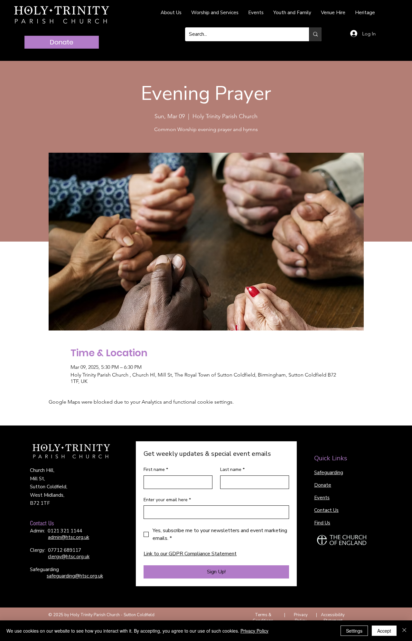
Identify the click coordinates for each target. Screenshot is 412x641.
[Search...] (315, 34)
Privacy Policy (301, 618)
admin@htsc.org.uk (68, 537)
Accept (384, 630)
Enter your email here (167, 500)
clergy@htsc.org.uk (68, 556)
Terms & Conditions (263, 618)
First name (156, 469)
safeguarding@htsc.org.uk (75, 576)
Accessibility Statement (333, 618)
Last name (232, 469)
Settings (354, 630)
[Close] (404, 631)
